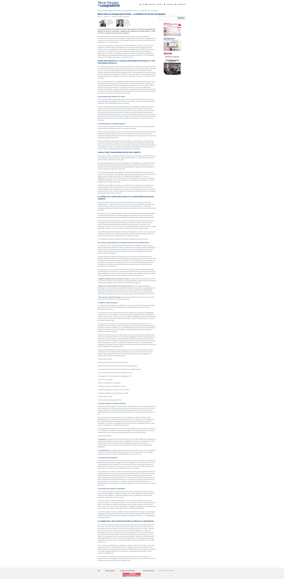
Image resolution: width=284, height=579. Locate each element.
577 (109, 16)
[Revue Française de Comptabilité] (109, 4)
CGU (99, 570)
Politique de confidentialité (127, 570)
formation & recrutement (123, 16)
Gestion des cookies (148, 570)
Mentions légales (110, 570)
